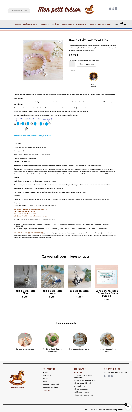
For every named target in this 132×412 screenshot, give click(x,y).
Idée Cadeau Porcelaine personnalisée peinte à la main (30, 216)
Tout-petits (47, 375)
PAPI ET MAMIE (51, 228)
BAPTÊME (90, 228)
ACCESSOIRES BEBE (67, 224)
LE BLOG (46, 390)
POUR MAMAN (19, 228)
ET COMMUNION (100, 228)
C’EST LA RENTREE (78, 228)
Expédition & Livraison (81, 392)
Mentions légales (80, 386)
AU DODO (47, 224)
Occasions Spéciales (50, 387)
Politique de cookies (81, 389)
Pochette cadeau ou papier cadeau (85, 60)
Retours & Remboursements (83, 395)
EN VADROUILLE (28, 224)
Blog (92, 24)
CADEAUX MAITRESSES (35, 228)
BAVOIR (55, 224)
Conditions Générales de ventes (85, 380)
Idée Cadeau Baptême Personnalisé (24, 211)
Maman (45, 378)
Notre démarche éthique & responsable (83, 376)
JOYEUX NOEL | (65, 228)
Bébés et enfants (30, 24)
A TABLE (17, 224)
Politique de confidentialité (83, 383)
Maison (45, 381)
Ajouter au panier (86, 64)
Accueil (18, 24)
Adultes (44, 24)
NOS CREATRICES (80, 369)
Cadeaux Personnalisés (51, 384)
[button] (60, 41)
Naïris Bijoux (93, 86)
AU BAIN (38, 224)
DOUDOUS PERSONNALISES (88, 224)
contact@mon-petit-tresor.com (115, 372)
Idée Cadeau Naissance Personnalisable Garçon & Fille (30, 209)
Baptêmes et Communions (62, 24)
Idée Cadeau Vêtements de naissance (25, 214)
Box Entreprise (104, 24)
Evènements (81, 24)
